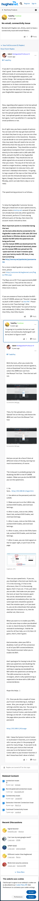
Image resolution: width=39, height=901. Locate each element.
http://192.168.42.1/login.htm (23, 491)
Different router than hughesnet (20, 854)
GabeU (10, 54)
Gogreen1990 (21, 866)
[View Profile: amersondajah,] (4, 847)
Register (27, 3)
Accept (31, 892)
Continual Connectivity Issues (17, 809)
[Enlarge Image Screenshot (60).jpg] (22, 391)
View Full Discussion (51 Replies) (14, 45)
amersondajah (21, 849)
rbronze (21, 832)
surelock (18, 812)
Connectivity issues (13, 796)
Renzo (18, 857)
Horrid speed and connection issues (19, 789)
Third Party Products (10, 10)
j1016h (18, 840)
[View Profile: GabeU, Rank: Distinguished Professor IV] (4, 55)
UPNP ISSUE (12, 846)
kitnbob (17, 785)
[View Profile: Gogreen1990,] (4, 864)
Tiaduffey (11, 16)
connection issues (12, 781)
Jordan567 (18, 799)
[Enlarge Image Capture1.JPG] (22, 560)
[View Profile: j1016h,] (4, 839)
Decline (31, 897)
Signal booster (13, 829)
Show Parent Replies (8, 49)
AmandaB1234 (19, 792)
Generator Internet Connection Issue (19, 803)
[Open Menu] (35, 10)
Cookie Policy (20, 885)
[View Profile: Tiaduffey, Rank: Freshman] (4, 17)
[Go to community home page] (10, 3)
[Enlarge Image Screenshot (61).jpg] (22, 435)
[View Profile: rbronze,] (4, 830)
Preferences (18, 897)
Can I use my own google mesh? (19, 837)
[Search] (21, 3)
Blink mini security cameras (18, 863)
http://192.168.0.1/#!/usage (17, 728)
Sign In (34, 3)
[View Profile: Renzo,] (4, 856)
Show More (20, 872)
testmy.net (18, 210)
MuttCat (18, 805)
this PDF (26, 302)
